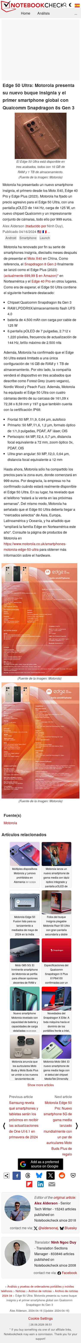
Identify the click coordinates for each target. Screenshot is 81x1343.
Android (10, 237)
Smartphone (28, 237)
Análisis (43, 13)
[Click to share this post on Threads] (28, 1176)
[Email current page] (52, 1184)
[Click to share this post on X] (50, 1175)
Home (25, 13)
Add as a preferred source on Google (45, 1164)
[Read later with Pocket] (73, 1175)
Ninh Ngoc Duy (63, 1242)
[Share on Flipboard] (29, 1184)
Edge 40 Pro (41, 281)
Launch (45, 237)
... (76, 13)
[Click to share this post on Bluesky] (39, 1176)
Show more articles (40, 1085)
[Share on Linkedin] (40, 1184)
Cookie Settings (40, 1318)
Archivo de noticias (40, 1291)
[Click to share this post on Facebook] (17, 1176)
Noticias (20, 1291)
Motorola (10, 822)
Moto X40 (34, 258)
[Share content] (7, 1176)
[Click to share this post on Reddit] (62, 1175)
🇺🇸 (39, 231)
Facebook (69, 1272)
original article (64, 1197)
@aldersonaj (48, 1227)
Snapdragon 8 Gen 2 (40, 263)
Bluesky (70, 1227)
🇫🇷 (44, 231)
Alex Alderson (46, 1203)
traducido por (36, 225)
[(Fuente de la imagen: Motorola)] (39, 619)
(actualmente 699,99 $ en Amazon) (30, 275)
